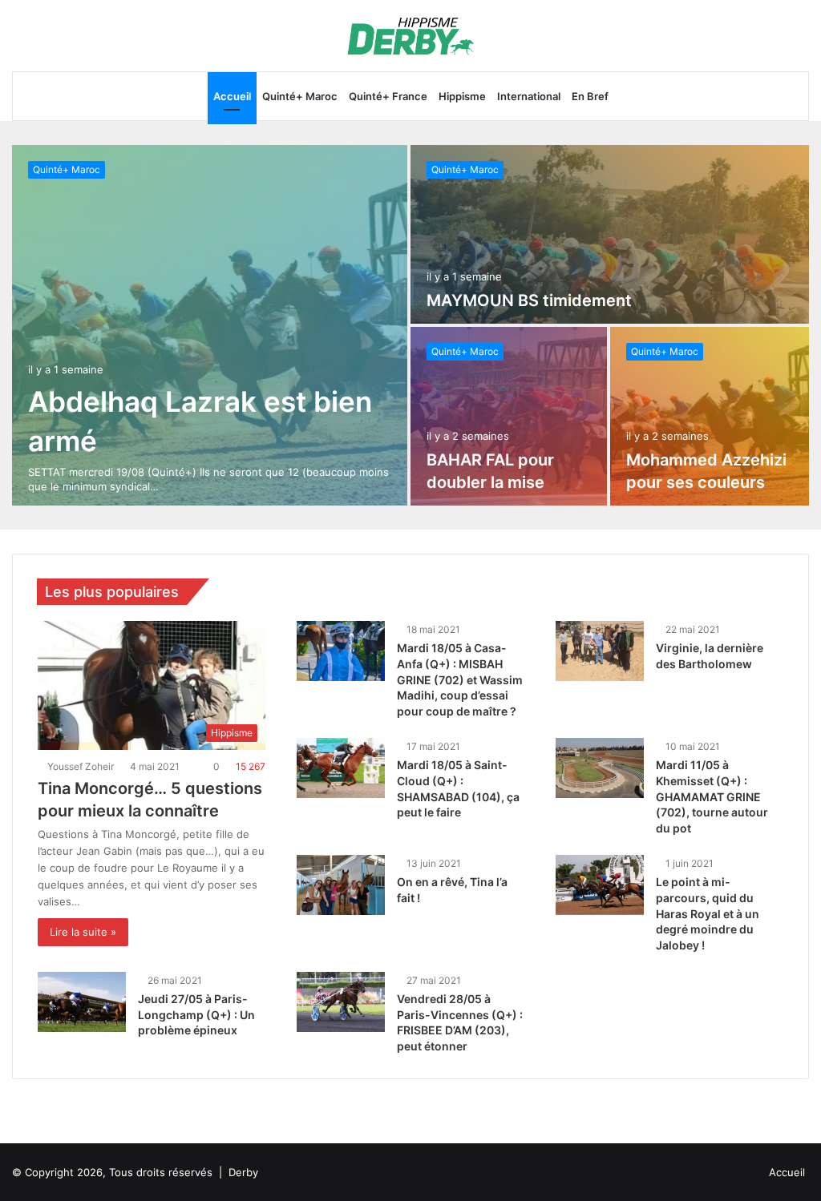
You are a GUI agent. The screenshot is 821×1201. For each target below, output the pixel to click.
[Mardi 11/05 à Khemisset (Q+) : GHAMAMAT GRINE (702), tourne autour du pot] (600, 768)
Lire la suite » (83, 931)
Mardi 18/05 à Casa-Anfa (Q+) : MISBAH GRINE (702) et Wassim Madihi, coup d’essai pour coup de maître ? (460, 679)
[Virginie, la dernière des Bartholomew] (600, 651)
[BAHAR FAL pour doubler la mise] (508, 416)
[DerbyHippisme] (411, 35)
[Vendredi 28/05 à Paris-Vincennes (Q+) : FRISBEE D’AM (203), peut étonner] (341, 1002)
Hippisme (462, 96)
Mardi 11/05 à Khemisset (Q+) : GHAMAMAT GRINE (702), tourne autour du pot (712, 796)
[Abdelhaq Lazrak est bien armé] (209, 325)
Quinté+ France (388, 96)
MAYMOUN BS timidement (529, 300)
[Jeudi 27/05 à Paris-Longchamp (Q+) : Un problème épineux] (82, 1002)
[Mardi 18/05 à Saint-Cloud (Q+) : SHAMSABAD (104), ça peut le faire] (341, 768)
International (528, 96)
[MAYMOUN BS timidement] (609, 234)
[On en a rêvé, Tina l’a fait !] (341, 885)
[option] (410, 325)
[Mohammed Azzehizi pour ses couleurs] (710, 416)
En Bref (590, 96)
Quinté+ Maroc (300, 96)
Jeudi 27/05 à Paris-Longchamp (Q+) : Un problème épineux (196, 1014)
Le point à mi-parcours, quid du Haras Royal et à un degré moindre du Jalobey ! (707, 913)
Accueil (232, 96)
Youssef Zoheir (83, 766)
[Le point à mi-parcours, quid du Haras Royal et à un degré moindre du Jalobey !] (600, 885)
